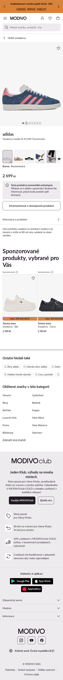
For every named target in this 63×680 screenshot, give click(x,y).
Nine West (38, 417)
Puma (6, 425)
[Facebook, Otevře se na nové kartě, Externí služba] (42, 640)
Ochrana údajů (31, 674)
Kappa (35, 410)
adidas (8, 134)
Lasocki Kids (10, 417)
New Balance (39, 425)
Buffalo (7, 410)
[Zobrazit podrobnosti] (58, 219)
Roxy (5, 402)
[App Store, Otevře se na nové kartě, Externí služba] (42, 581)
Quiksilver (38, 395)
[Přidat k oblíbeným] (59, 48)
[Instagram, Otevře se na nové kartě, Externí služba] (21, 640)
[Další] (58, 6)
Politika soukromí (46, 669)
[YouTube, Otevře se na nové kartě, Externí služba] (31, 640)
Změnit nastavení (26, 669)
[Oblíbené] (50, 18)
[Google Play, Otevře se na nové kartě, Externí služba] (20, 581)
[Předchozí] (4, 6)
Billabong (8, 432)
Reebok (36, 402)
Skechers (37, 432)
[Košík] (58, 18)
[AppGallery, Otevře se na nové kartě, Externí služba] (31, 589)
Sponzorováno (9, 272)
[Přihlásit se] (42, 18)
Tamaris (7, 395)
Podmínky (10, 669)
